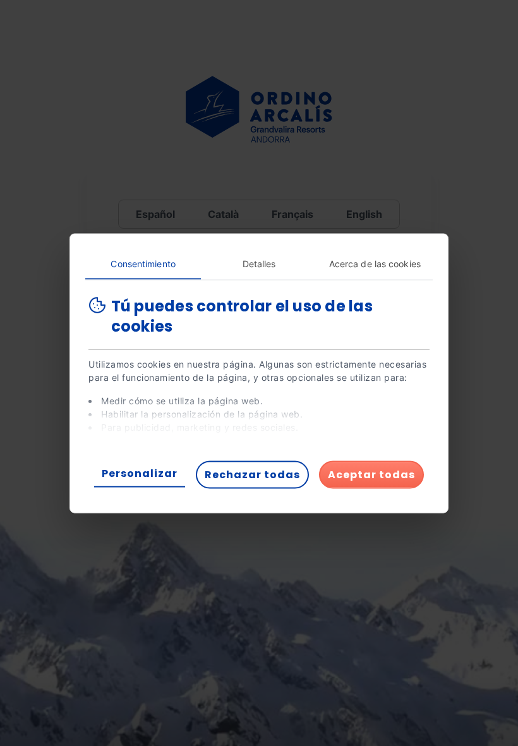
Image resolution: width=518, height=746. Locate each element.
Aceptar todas (371, 474)
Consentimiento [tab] (143, 263)
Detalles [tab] (259, 263)
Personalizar (140, 473)
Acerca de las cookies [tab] (375, 263)
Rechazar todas (252, 474)
